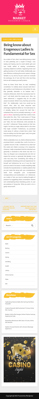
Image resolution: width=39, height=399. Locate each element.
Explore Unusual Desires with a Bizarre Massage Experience (19, 327)
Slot (6, 284)
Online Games (9, 275)
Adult (6, 198)
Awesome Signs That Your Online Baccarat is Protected (28, 208)
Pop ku (19, 39)
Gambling (8, 261)
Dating (7, 257)
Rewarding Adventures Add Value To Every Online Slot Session (19, 321)
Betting (7, 248)
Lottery (7, 270)
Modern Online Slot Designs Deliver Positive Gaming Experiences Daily (20, 315)
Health (7, 266)
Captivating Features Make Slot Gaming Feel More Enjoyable (19, 303)
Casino (7, 252)
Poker (6, 279)
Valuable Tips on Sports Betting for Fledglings (9, 208)
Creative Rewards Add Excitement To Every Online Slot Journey (19, 309)
